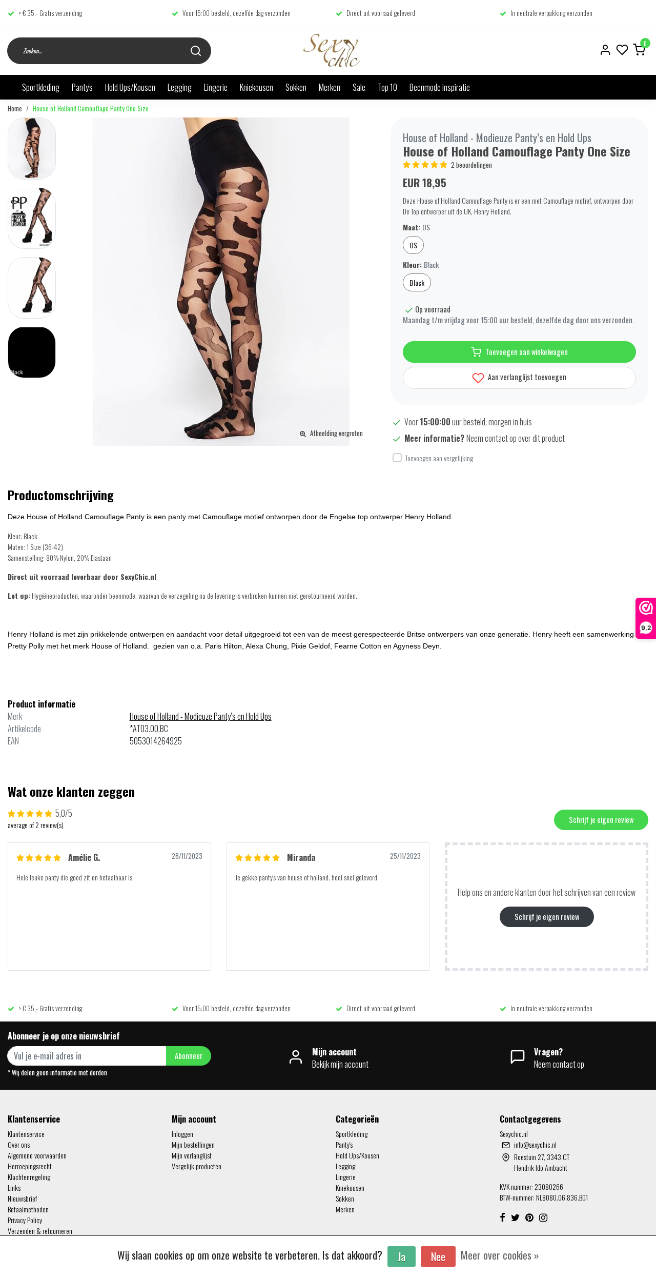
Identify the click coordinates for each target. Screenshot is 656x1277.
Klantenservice (26, 1133)
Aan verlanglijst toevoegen (526, 376)
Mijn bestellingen (193, 1144)
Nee (438, 1256)
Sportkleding (40, 87)
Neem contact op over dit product (515, 438)
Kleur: (421, 264)
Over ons (19, 1144)
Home (15, 108)
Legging (180, 87)
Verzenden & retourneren (40, 1230)
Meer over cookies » (500, 1255)
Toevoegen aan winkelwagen (526, 351)
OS (413, 245)
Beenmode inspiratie (439, 87)
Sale (359, 87)
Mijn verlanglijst (192, 1155)
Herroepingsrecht (30, 1166)
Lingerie (216, 87)
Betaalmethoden (28, 1209)
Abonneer (188, 1055)
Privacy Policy (25, 1219)
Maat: (416, 227)
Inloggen (182, 1133)
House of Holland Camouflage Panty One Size (91, 108)
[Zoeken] (196, 50)
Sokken (295, 87)
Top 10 (387, 87)
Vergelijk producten (196, 1166)
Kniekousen (256, 87)
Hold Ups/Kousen (130, 87)
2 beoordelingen (471, 165)
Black (416, 282)
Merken (329, 87)
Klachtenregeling (29, 1176)
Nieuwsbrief (22, 1198)
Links (14, 1187)
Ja (401, 1256)
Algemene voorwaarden (37, 1155)
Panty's (82, 87)
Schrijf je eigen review (601, 819)
